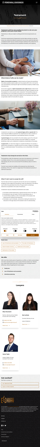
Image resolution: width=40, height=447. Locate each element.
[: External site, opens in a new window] (34, 211)
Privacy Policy (3, 434)
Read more (5, 325)
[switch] (15, 231)
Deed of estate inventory (8, 246)
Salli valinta (20, 235)
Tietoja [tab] (33, 214)
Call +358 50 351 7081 (7, 383)
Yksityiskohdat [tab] (20, 214)
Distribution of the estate (8, 250)
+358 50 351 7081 (7, 320)
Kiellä (7, 235)
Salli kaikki (33, 235)
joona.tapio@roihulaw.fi (9, 364)
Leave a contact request (8, 386)
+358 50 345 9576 (8, 362)
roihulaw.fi (4, 440)
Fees (2, 429)
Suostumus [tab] (7, 214)
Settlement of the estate (23, 246)
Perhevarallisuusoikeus (11, 25)
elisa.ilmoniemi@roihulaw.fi (10, 322)
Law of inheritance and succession (22, 25)
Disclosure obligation (5, 436)
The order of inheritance (28, 243)
